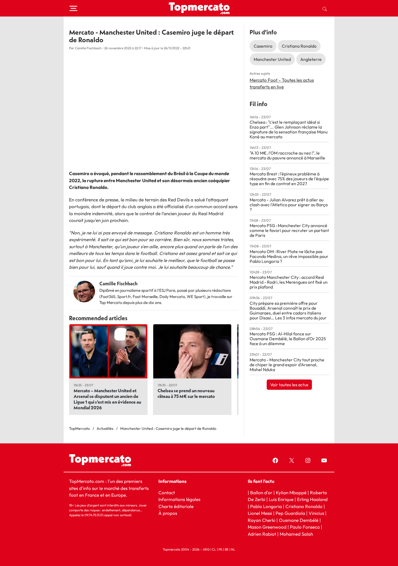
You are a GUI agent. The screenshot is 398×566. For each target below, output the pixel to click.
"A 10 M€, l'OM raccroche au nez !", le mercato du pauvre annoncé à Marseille (287, 155)
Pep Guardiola (290, 513)
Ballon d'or (261, 492)
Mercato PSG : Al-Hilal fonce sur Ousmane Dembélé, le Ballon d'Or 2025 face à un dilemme (288, 338)
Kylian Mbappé (291, 492)
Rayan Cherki (261, 520)
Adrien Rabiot (262, 534)
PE (220, 549)
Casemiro (263, 46)
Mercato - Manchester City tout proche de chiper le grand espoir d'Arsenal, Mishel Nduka (287, 364)
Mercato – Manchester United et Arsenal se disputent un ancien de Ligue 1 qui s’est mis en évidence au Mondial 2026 (107, 399)
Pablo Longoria (266, 506)
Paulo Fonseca (305, 527)
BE (227, 549)
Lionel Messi (260, 513)
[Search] (324, 8)
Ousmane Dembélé (298, 520)
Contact (166, 492)
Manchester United (272, 59)
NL (233, 549)
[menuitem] (324, 8)
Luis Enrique (281, 499)
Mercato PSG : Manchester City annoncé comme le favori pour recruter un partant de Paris (289, 230)
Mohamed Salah (296, 534)
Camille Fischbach (118, 283)
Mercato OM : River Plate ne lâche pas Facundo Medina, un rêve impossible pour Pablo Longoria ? (289, 256)
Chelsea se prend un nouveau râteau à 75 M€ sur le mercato (186, 393)
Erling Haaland (312, 499)
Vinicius (316, 513)
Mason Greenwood (268, 527)
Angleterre (311, 59)
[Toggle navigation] (73, 8)
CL (214, 549)
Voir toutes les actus (289, 384)
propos (169, 513)
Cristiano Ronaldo (299, 46)
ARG (206, 549)
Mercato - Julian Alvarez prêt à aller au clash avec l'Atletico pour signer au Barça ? (289, 204)
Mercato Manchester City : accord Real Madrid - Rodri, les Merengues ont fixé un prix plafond (289, 282)
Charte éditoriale (176, 506)
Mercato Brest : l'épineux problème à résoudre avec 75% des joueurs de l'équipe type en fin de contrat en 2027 (289, 178)
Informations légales (179, 499)
